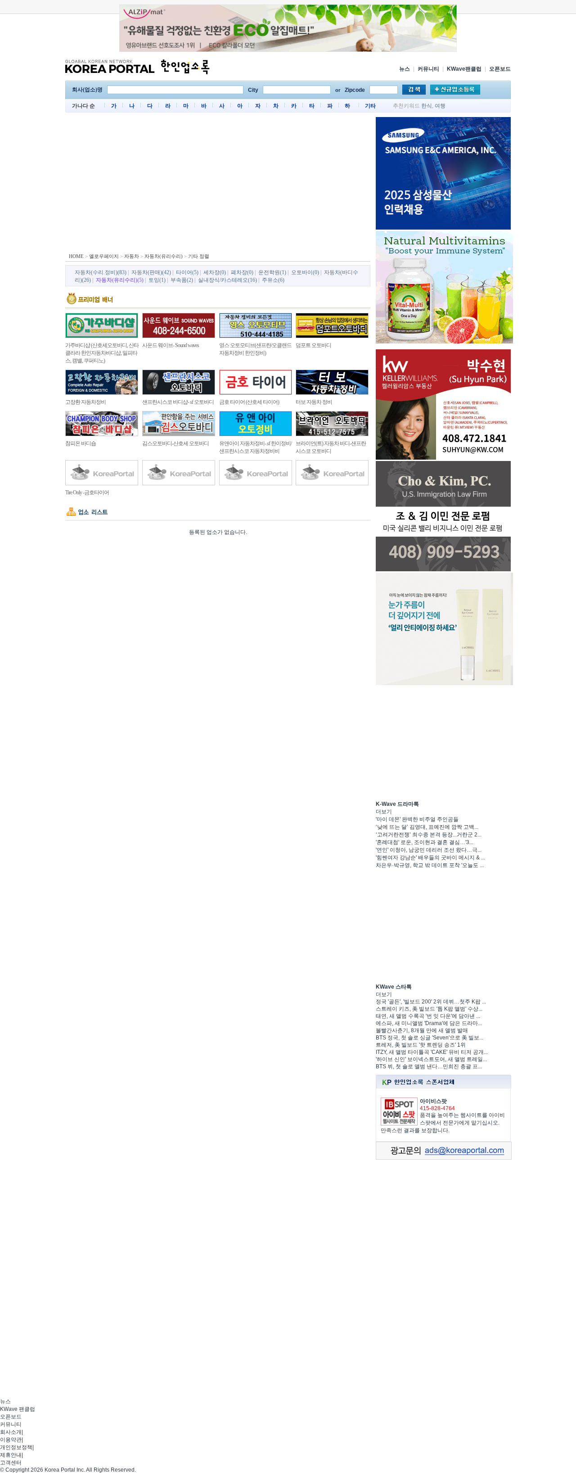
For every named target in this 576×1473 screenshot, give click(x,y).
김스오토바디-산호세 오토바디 (175, 443)
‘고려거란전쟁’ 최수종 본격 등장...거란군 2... (429, 834)
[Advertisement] (217, 185)
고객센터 (11, 1462)
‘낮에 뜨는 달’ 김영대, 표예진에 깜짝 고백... (427, 827)
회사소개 (11, 1432)
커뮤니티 (428, 69)
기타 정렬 (198, 256)
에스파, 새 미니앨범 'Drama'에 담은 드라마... (429, 1023)
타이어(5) (187, 272)
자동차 (131, 256)
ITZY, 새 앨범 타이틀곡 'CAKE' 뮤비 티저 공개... (432, 1052)
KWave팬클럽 (464, 69)
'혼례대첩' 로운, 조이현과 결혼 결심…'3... (424, 842)
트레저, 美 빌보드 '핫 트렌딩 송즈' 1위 (421, 1045)
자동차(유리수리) (163, 256)
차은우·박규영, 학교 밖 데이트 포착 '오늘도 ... (430, 865)
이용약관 (11, 1440)
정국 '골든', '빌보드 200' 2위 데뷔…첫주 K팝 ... (431, 1002)
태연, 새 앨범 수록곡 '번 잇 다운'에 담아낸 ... (428, 1016)
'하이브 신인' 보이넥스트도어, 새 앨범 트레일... (431, 1059)
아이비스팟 (433, 1101)
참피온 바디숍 (80, 443)
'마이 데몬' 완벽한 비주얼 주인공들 (417, 819)
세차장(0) (214, 272)
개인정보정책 (16, 1447)
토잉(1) (157, 280)
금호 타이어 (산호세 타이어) (249, 402)
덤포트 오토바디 (313, 345)
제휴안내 (11, 1455)
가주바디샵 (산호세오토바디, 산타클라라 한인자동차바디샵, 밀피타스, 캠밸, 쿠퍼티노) (102, 353)
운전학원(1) (272, 272)
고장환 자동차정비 (85, 402)
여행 (440, 106)
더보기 (384, 812)
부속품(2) (182, 280)
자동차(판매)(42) (151, 272)
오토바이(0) (305, 272)
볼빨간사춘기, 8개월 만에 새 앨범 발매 (422, 1030)
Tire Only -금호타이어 (87, 492)
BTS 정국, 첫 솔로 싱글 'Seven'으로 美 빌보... (429, 1038)
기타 (370, 106)
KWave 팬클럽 (17, 1409)
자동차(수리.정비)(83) (100, 272)
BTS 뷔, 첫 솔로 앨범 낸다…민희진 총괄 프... (429, 1066)
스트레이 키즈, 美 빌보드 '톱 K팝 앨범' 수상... (429, 1009)
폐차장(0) (242, 272)
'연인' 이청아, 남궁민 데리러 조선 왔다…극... (429, 850)
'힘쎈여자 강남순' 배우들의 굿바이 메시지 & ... (430, 857)
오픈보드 (500, 69)
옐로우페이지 (104, 256)
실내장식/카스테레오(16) (227, 280)
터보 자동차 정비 (314, 402)
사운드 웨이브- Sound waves (170, 345)
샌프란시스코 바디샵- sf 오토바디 (178, 402)
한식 (426, 106)
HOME (76, 256)
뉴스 (404, 69)
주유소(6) (273, 280)
